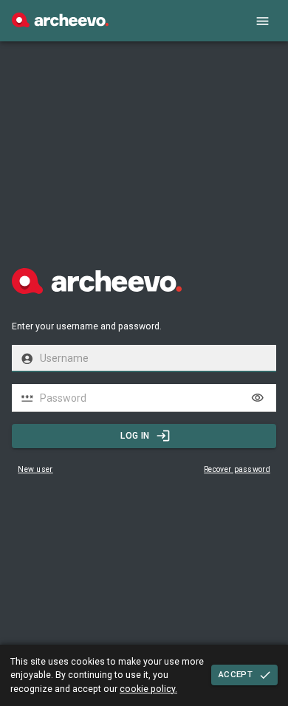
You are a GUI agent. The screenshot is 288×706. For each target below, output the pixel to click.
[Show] (257, 398)
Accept (236, 674)
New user (35, 469)
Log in (134, 436)
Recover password (237, 469)
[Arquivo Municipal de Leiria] (60, 24)
